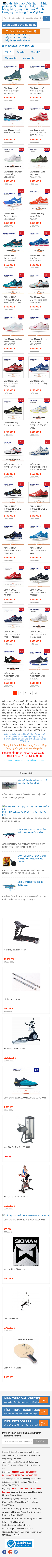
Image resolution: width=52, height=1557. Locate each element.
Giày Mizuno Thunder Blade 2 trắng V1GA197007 (13, 174)
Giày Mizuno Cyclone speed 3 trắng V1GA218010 (13, 341)
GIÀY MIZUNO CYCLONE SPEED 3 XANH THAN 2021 (12, 634)
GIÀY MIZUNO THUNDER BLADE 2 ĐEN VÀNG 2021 (12, 509)
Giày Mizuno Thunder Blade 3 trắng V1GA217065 (39, 341)
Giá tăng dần (11, 58)
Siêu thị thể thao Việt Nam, (24, 1492)
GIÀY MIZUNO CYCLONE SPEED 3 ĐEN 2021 (38, 592)
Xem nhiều (36, 52)
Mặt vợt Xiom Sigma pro (14, 1269)
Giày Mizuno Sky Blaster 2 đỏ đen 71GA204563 (11, 383)
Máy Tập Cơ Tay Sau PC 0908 (17, 1147)
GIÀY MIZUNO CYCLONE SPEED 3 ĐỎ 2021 (12, 592)
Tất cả (8, 52)
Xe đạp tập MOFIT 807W (14, 1048)
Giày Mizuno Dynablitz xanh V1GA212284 (10, 258)
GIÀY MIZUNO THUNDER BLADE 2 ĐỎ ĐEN (38, 509)
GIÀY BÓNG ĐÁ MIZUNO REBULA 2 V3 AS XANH (25, 1098)
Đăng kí (40, 1441)
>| (36, 693)
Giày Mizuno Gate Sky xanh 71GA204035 (37, 174)
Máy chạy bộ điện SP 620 (15, 950)
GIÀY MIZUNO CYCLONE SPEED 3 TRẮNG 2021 (38, 634)
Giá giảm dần (29, 58)
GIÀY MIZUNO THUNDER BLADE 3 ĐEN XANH (12, 550)
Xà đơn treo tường (12, 999)
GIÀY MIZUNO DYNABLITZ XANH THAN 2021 (38, 676)
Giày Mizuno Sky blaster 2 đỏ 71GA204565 (37, 216)
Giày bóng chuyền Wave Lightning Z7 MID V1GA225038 (37, 90)
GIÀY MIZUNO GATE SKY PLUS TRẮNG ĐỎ (13, 467)
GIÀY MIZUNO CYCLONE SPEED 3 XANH (38, 550)
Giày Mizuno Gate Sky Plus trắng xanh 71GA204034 (38, 300)
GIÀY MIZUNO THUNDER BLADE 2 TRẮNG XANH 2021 (38, 467)
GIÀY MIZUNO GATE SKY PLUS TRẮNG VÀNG (39, 425)
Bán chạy (21, 52)
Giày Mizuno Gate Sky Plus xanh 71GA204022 (37, 258)
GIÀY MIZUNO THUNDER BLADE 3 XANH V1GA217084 (12, 300)
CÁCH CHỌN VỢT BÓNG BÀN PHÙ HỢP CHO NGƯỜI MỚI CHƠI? (31, 859)
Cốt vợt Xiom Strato (12, 1368)
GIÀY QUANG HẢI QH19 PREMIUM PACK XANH (25, 1220)
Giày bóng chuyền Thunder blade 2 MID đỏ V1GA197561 (38, 132)
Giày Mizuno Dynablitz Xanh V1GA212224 (10, 216)
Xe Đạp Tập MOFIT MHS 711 (16, 1196)
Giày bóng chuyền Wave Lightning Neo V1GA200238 (12, 90)
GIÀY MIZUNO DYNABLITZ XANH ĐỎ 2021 (12, 676)
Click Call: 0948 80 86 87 (19, 24)
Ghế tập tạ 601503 (11, 1318)
